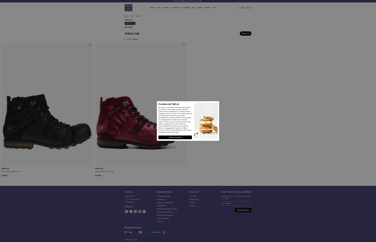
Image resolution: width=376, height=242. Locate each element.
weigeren (169, 128)
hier (168, 124)
